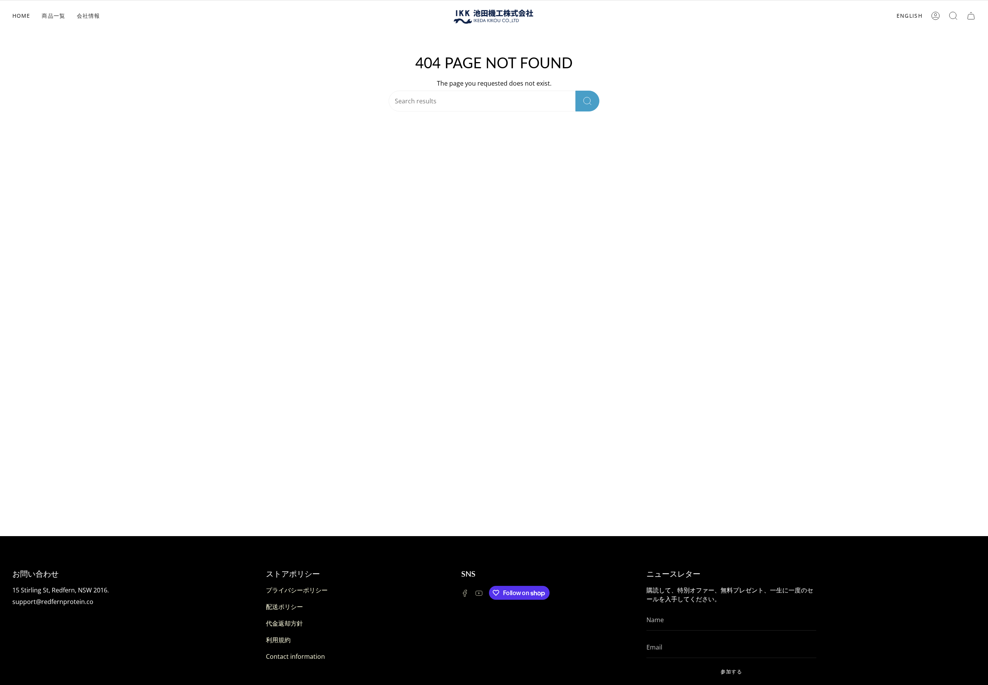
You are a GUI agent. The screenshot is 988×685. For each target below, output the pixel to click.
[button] (953, 15)
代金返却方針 (284, 623)
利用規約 (278, 640)
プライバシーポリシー (297, 590)
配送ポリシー (284, 606)
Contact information (295, 656)
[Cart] (971, 15)
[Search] (587, 101)
